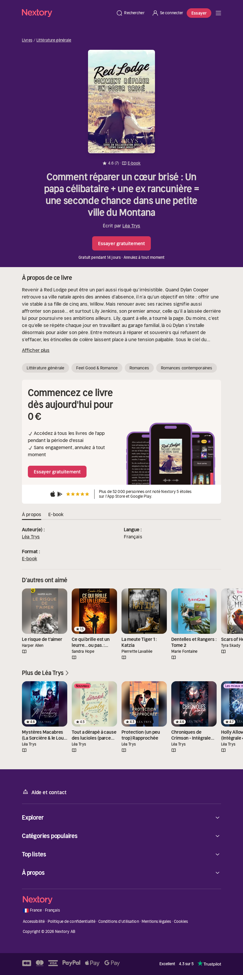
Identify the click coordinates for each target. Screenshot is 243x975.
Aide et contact (48, 792)
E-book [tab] (55, 514)
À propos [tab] (31, 514)
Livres (27, 40)
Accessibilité (34, 921)
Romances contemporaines (186, 368)
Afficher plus (35, 350)
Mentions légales (156, 921)
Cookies (181, 921)
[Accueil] (67, 13)
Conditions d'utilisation (118, 921)
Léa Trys (131, 226)
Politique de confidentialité (72, 921)
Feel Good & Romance (97, 368)
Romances (139, 368)
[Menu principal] (218, 13)
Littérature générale (53, 40)
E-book (29, 558)
